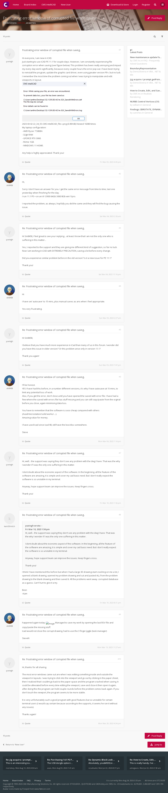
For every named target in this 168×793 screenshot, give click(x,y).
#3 (120, 228)
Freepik (25, 789)
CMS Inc (21, 22)
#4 (120, 286)
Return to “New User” (15, 744)
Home (5, 780)
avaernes (31, 22)
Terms (48, 780)
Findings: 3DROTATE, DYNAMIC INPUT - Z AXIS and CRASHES (146, 109)
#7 (120, 453)
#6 (120, 376)
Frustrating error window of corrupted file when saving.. (51, 18)
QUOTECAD (86, 784)
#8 (120, 514)
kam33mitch (9, 526)
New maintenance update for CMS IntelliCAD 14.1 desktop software (146, 57)
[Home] (6, 5)
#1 (120, 50)
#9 (120, 614)
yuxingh (9, 61)
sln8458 (9, 185)
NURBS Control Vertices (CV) (144, 101)
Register (146, 4)
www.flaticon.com (42, 789)
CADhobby (100, 784)
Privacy (37, 780)
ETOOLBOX (75, 784)
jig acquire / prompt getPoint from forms (146, 79)
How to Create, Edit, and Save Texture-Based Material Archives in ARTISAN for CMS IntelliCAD (146, 90)
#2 (120, 173)
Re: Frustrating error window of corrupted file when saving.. (53, 173)
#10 (119, 659)
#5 (120, 329)
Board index (17, 780)
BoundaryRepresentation (143, 68)
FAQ (29, 780)
